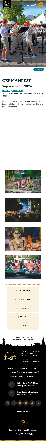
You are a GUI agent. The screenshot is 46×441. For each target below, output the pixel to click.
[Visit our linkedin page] (38, 403)
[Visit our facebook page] (7, 403)
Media (33, 368)
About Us (12, 368)
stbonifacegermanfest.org (12, 90)
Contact (23, 368)
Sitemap (30, 376)
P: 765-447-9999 (26, 359)
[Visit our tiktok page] (32, 403)
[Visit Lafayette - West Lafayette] (6, 5)
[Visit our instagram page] (14, 403)
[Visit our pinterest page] (26, 403)
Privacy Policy (16, 376)
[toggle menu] (40, 4)
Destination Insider (28, 372)
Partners (12, 372)
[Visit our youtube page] (20, 403)
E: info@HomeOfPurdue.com (30, 361)
